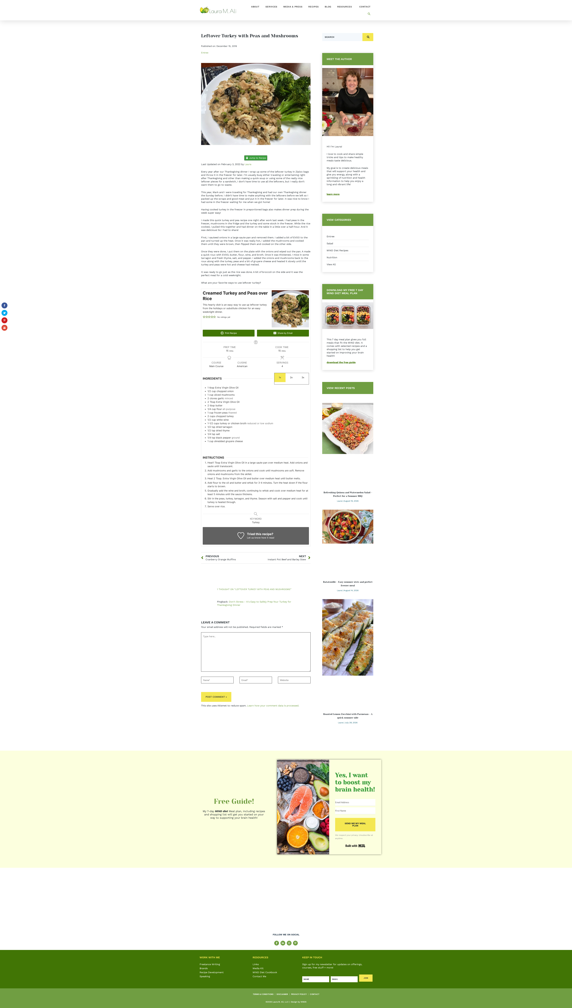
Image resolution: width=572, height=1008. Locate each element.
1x (280, 377)
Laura (248, 164)
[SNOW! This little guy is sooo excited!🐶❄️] (238, 902)
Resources (344, 6)
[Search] (367, 37)
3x (303, 377)
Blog (328, 6)
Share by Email (284, 333)
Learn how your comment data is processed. (273, 705)
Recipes (313, 6)
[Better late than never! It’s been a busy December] (143, 902)
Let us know (254, 537)
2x (291, 377)
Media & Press (292, 6)
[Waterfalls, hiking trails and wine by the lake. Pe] (333, 902)
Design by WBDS (298, 1002)
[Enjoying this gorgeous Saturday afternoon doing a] (522, 902)
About (255, 6)
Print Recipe (230, 333)
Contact (365, 6)
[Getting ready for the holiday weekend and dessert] (48, 902)
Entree (204, 52)
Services (271, 6)
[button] (369, 13)
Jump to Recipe (257, 158)
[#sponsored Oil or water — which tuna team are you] (428, 902)
